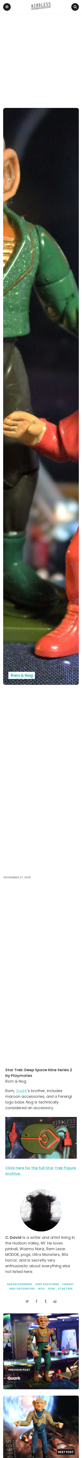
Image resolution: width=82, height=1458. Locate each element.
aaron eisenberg (19, 1284)
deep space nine (47, 1284)
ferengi (67, 1284)
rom (51, 1288)
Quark (21, 1090)
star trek (65, 1288)
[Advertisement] (41, 57)
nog (41, 1288)
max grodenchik (22, 1288)
